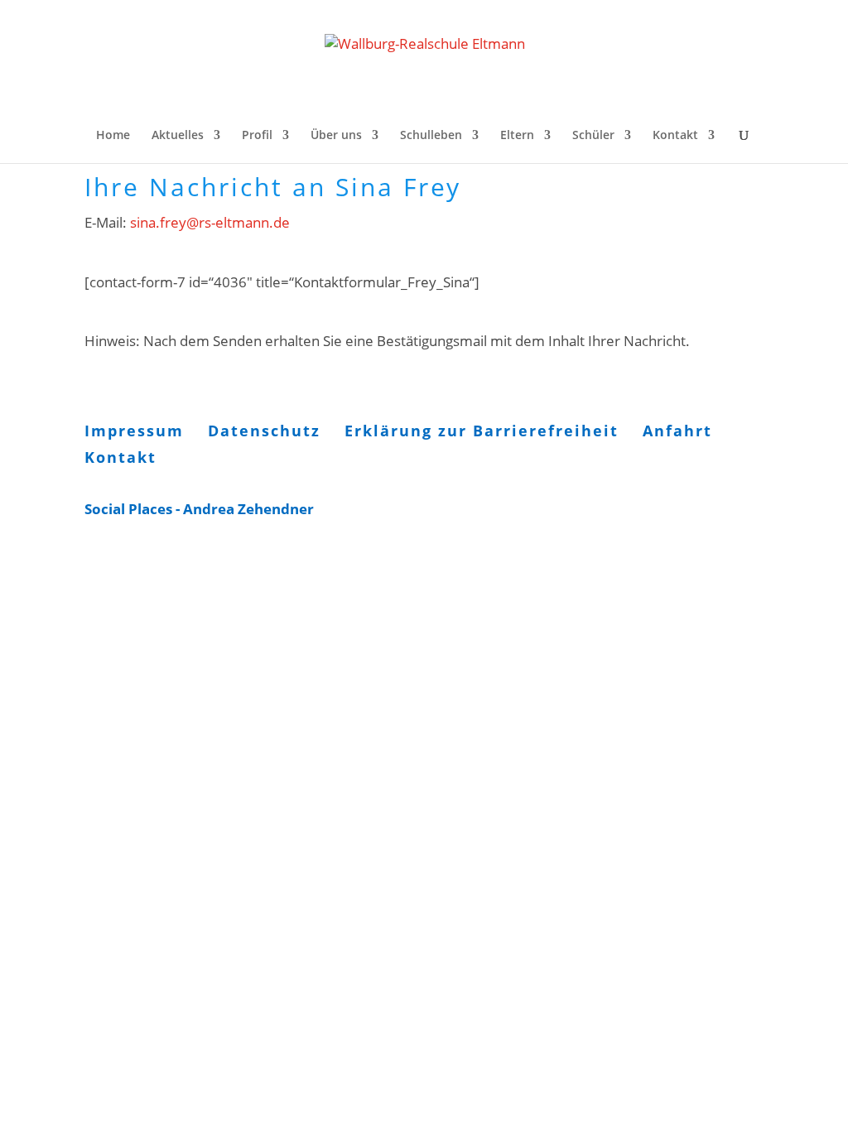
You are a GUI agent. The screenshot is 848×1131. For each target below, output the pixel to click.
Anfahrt (677, 430)
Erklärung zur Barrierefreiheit (481, 430)
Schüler (593, 135)
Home (113, 135)
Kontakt (675, 135)
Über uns (336, 135)
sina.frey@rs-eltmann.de (210, 222)
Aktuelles (178, 135)
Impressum (134, 430)
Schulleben (431, 135)
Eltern (517, 135)
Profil (257, 135)
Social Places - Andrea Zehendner (199, 508)
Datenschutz (264, 430)
